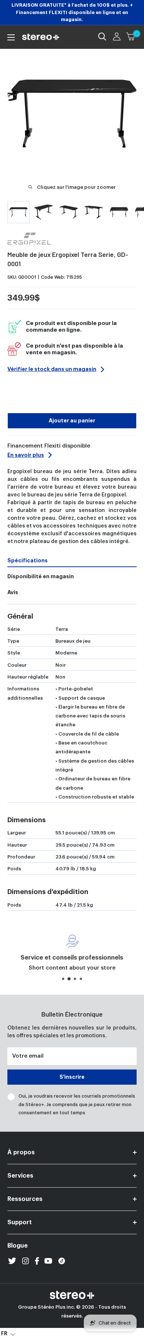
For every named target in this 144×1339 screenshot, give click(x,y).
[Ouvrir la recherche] (102, 37)
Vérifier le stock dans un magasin (51, 369)
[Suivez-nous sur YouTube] (48, 1261)
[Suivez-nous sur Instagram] (25, 1261)
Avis (12, 592)
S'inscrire (72, 1076)
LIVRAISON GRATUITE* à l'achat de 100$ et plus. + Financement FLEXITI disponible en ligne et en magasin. (72, 12)
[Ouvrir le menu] (11, 37)
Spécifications (27, 560)
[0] (131, 37)
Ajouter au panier (72, 420)
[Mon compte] (116, 37)
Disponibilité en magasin (40, 576)
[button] (8, 1333)
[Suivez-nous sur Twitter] (12, 1261)
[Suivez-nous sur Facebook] (37, 1261)
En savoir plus (25, 455)
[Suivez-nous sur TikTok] (62, 1261)
